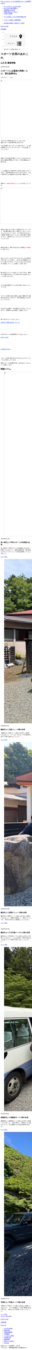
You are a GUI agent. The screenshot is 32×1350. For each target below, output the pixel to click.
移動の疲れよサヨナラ (11, 12)
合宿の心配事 (8, 13)
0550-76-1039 (4, 26)
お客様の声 (7, 1337)
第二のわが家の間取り (11, 8)
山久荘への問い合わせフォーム (10, 322)
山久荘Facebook (5, 349)
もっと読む (4, 556)
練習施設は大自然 (9, 10)
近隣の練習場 (8, 1332)
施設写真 (7, 1330)
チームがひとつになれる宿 (12, 6)
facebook (6, 1343)
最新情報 (7, 1339)
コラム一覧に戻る (6, 1316)
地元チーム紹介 (9, 1341)
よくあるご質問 (9, 1335)
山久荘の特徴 (8, 1328)
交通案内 (7, 1334)
